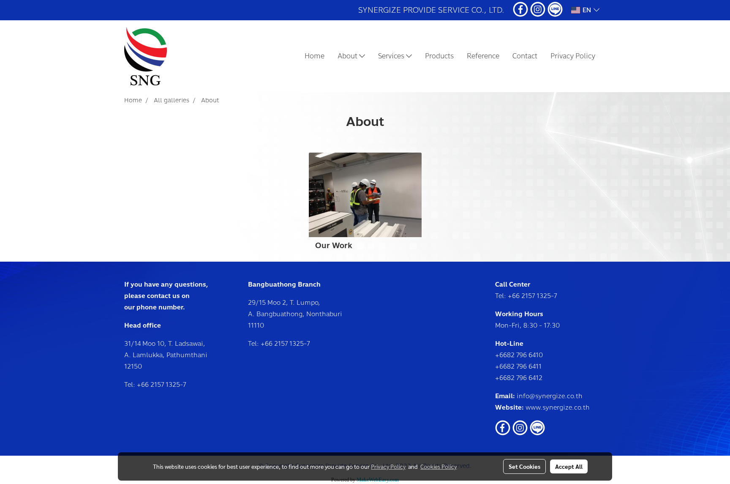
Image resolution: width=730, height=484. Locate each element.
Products (439, 56)
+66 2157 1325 (158, 385)
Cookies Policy (438, 466)
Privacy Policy (572, 56)
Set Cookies (524, 466)
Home (314, 56)
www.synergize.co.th (558, 407)
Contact (524, 56)
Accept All (569, 466)
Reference (483, 56)
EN (587, 10)
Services (392, 56)
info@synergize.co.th (550, 396)
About (348, 56)
